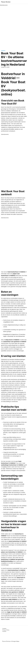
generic (3, 50)
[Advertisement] (14, 26)
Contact (4, 631)
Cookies (4, 628)
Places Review (5, 2)
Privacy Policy (5, 629)
